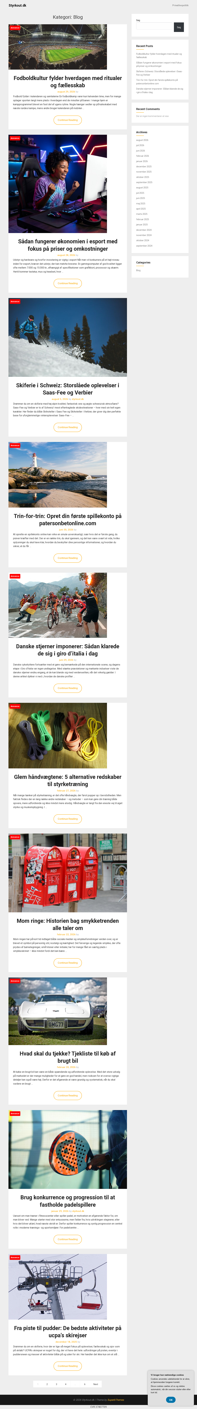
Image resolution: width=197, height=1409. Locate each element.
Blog (138, 270)
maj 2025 (140, 203)
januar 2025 (142, 224)
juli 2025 (140, 193)
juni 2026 (140, 150)
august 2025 (142, 187)
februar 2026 (142, 156)
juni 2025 (140, 198)
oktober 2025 (142, 177)
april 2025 (141, 209)
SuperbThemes (115, 1399)
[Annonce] (57, 72)
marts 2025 (141, 214)
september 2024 (144, 246)
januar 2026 (142, 161)
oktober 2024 (142, 240)
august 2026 (142, 140)
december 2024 (144, 230)
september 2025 (144, 182)
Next (95, 1384)
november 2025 (144, 172)
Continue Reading (68, 120)
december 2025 (144, 166)
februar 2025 (142, 219)
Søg (138, 20)
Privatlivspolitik (180, 5)
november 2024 (144, 235)
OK (171, 1400)
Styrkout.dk (17, 5)
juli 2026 (140, 145)
